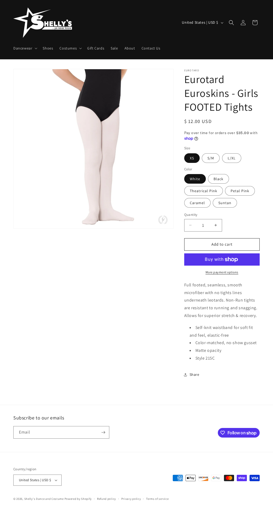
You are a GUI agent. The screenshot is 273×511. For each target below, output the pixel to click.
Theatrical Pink (203, 190)
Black (218, 178)
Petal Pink (240, 190)
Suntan (224, 202)
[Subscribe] (103, 432)
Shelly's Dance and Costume (44, 499)
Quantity (191, 214)
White (195, 178)
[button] (24, 48)
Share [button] (194, 374)
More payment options (222, 272)
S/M (210, 158)
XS (192, 158)
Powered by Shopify (78, 499)
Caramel (197, 202)
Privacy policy (131, 499)
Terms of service (157, 499)
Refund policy (106, 499)
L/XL (232, 158)
